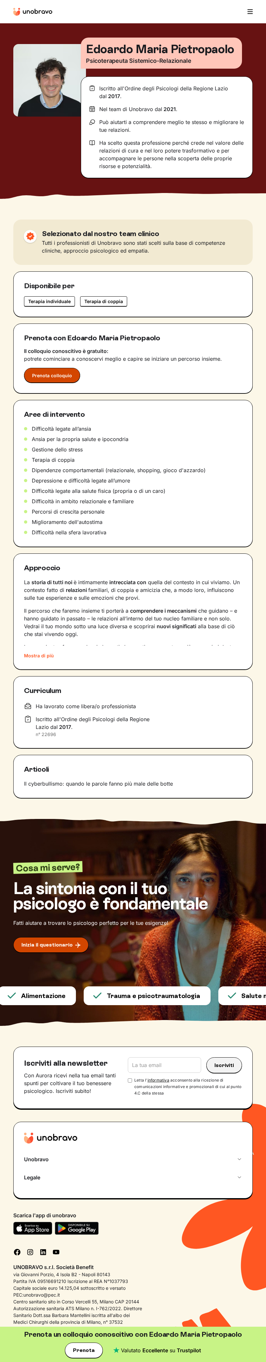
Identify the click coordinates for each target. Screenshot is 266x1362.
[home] (32, 11)
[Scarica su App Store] (32, 1228)
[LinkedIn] (43, 1251)
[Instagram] (30, 1251)
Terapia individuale (49, 301)
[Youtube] (56, 1251)
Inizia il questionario (47, 945)
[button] (248, 12)
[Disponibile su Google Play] (77, 1228)
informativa (158, 1080)
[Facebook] (17, 1251)
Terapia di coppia (103, 301)
